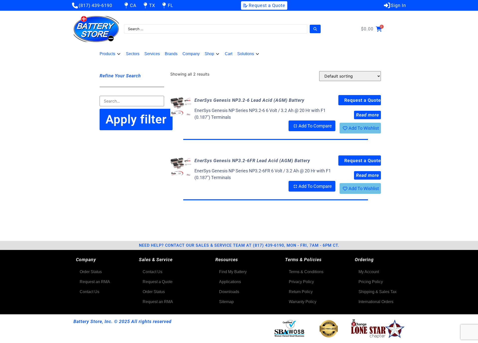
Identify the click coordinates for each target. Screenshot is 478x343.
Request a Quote (362, 100)
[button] (110, 54)
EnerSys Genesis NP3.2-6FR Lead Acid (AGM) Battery (252, 160)
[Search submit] (315, 29)
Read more (367, 114)
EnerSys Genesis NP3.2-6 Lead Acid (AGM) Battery (249, 100)
